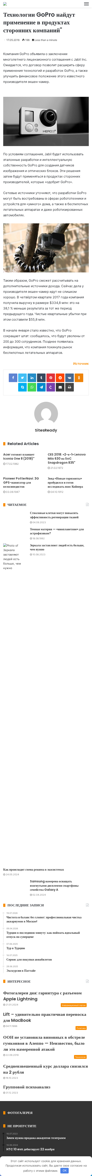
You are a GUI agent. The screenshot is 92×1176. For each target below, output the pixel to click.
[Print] (69, 387)
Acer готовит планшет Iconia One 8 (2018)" (18, 456)
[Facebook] (13, 378)
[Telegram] (41, 387)
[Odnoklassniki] (79, 378)
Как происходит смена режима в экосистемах (33, 869)
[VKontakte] (69, 378)
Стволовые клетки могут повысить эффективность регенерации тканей (54, 515)
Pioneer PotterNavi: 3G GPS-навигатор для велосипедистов (21, 482)
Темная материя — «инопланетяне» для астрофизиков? (57, 531)
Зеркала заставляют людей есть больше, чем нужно (57, 547)
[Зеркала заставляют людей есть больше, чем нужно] (15, 704)
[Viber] (50, 387)
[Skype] (22, 387)
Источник (81, 364)
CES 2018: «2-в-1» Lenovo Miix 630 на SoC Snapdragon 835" (67, 458)
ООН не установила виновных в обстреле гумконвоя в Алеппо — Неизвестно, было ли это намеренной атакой (44, 1043)
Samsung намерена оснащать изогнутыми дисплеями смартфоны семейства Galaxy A (54, 885)
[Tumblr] (41, 378)
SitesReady (46, 430)
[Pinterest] (50, 378)
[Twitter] (22, 378)
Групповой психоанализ (26, 1087)
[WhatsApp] (32, 387)
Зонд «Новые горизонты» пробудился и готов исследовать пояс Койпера (65, 482)
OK (65, 1170)
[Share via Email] (60, 387)
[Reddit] (60, 378)
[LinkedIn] (32, 378)
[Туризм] (5, 4)
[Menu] (86, 4)
